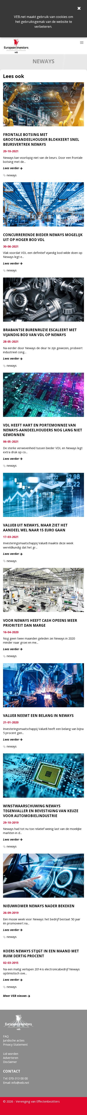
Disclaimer (10, 1062)
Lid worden (10, 1054)
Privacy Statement (15, 1044)
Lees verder (11, 168)
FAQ (6, 1036)
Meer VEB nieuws (15, 996)
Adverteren (10, 1058)
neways (12, 175)
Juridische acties (13, 1040)
